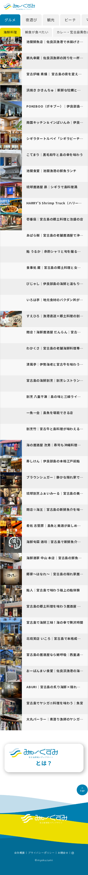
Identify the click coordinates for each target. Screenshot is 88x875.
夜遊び (31, 19)
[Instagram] (73, 853)
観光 (51, 19)
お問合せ (63, 853)
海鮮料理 (10, 32)
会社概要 (19, 853)
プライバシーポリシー (41, 853)
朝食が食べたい (37, 32)
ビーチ (70, 19)
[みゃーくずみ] (19, 6)
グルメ (10, 19)
